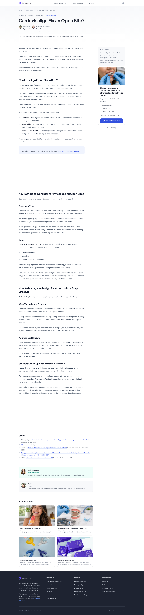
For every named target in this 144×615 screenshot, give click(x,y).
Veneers (49, 591)
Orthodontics (29, 10)
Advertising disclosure (75, 36)
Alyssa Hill (26, 29)
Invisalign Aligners (79, 585)
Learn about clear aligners (68, 151)
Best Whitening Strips (81, 595)
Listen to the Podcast (109, 591)
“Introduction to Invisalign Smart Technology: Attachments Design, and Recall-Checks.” (60, 440)
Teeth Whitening (52, 588)
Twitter (104, 585)
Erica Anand (40, 29)
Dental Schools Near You (54, 581)
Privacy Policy (121, 611)
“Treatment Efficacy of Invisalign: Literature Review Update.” (47, 448)
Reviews (91, 3)
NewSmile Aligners (80, 581)
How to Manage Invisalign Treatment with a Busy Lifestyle (111, 61)
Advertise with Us (107, 588)
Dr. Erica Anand (33, 470)
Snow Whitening (79, 588)
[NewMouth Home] (25, 3)
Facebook (105, 581)
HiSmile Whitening (80, 591)
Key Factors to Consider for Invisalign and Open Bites (108, 57)
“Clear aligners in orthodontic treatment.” (39, 458)
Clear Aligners (51, 585)
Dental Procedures (77, 3)
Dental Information (60, 3)
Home (20, 10)
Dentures (49, 595)
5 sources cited (51, 15)
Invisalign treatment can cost (30, 244)
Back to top (112, 128)
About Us (111, 611)
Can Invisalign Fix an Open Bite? (110, 53)
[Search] (123, 3)
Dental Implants (51, 598)
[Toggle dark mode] (118, 3)
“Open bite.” (25, 445)
